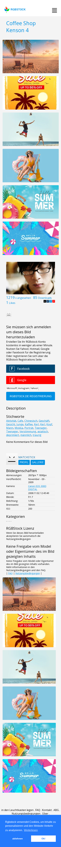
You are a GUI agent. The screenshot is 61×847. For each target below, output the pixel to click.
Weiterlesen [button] (31, 830)
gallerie (38, 462)
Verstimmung (28, 431)
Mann (9, 428)
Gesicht (10, 424)
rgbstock (18, 9)
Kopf (49, 424)
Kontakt (47, 810)
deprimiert (12, 435)
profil (24, 462)
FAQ (10, 573)
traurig (37, 435)
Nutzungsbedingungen (27, 573)
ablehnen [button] (17, 838)
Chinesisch (30, 421)
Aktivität (11, 421)
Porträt (28, 428)
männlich (25, 435)
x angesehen (23, 298)
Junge (20, 424)
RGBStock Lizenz (20, 528)
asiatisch (42, 431)
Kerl (36, 424)
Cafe (20, 421)
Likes (12, 303)
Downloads (45, 298)
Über (45, 813)
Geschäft (44, 421)
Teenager (41, 428)
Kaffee (29, 424)
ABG (56, 810)
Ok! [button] (43, 838)
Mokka (19, 428)
